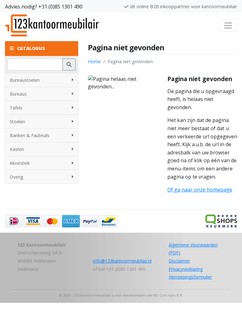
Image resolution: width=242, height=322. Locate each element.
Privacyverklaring (186, 269)
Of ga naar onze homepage (199, 189)
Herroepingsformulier (190, 277)
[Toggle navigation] (228, 25)
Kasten (17, 149)
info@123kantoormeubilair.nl (122, 261)
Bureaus (18, 94)
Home (94, 61)
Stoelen (17, 122)
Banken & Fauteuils (29, 135)
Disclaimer (179, 261)
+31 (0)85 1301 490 (60, 6)
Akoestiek (20, 163)
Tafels (16, 108)
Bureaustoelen (25, 80)
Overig (16, 177)
